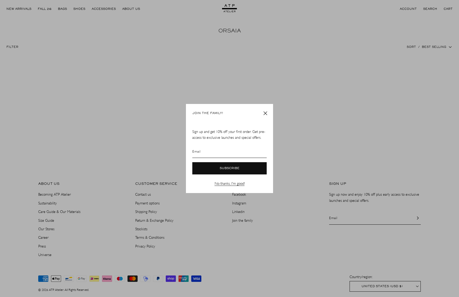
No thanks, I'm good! (230, 183)
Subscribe (230, 168)
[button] (265, 113)
